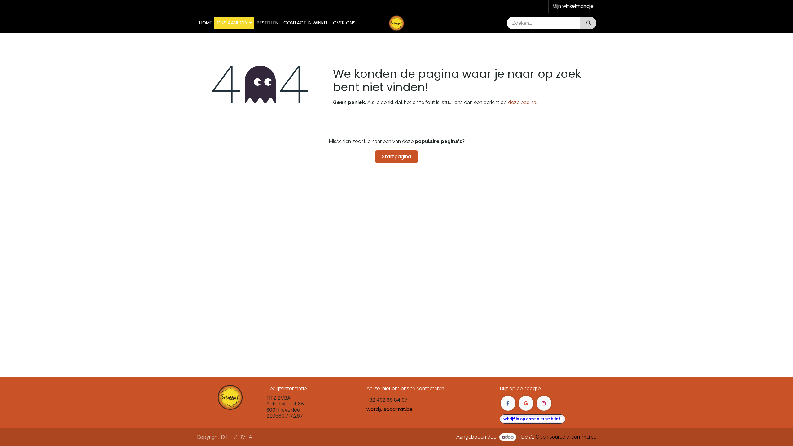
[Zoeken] (588, 23)
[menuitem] (205, 23)
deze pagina (522, 102)
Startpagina (396, 156)
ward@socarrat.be (389, 409)
